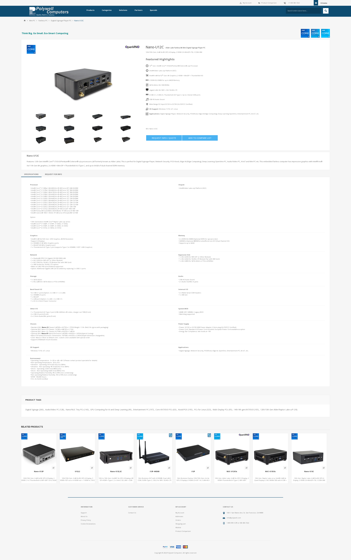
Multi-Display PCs (220, 409)
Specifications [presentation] (31, 174)
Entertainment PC (141, 409)
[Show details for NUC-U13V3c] (270, 451)
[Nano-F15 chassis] (116, 451)
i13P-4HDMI (154, 471)
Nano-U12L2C (116, 471)
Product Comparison (269, 3)
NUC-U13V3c (270, 471)
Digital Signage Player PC (61, 20)
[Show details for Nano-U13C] (309, 451)
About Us (84, 516)
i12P (193, 471)
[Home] (24, 20)
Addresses (179, 516)
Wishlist (178, 527)
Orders (178, 520)
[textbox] (303, 11)
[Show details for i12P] (193, 451)
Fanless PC (43, 20)
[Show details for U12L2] (77, 451)
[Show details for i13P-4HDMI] (154, 451)
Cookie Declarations (88, 524)
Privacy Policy (86, 520)
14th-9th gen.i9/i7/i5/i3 (244, 409)
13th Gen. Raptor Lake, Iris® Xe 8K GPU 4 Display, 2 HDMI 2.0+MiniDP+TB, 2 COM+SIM (309, 479)
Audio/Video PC (52, 409)
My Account (247, 3)
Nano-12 (45, 327)
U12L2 (77, 471)
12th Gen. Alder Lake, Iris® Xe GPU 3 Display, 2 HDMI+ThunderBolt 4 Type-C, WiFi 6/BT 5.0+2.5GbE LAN (232, 480)
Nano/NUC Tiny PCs (75, 409)
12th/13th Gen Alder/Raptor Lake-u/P (276, 409)
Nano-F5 (45, 333)
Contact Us (132, 513)
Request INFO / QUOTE (164, 138)
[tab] (31, 174)
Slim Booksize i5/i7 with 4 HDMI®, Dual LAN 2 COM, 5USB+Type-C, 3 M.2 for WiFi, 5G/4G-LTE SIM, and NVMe (154, 480)
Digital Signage (32, 409)
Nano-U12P (39, 471)
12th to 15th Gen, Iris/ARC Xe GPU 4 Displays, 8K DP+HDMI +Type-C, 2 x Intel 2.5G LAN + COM (116, 479)
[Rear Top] (38, 451)
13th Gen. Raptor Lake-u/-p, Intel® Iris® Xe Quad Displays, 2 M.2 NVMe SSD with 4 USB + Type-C (270, 480)
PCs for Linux (200, 409)
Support (84, 513)
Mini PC (32, 20)
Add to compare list (199, 138)
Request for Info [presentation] (53, 174)
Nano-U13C (309, 471)
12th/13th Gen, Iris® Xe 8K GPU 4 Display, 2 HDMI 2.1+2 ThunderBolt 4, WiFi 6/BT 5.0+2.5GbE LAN (38, 480)
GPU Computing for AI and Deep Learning (109, 409)
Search (326, 11)
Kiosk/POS (182, 409)
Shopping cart (181, 524)
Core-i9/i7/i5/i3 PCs (163, 409)
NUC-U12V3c (232, 471)
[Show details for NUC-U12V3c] (231, 451)
